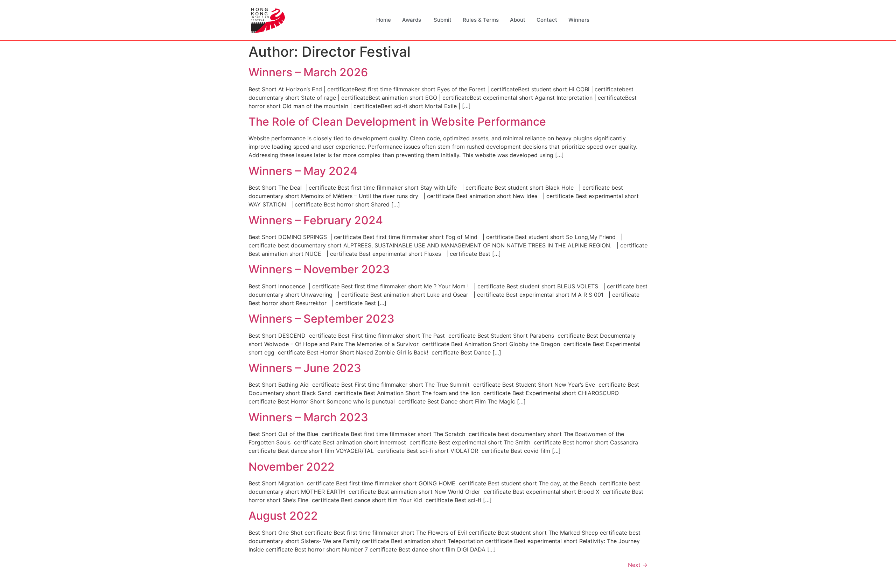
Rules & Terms (481, 19)
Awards (412, 19)
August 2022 (283, 515)
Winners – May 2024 (302, 171)
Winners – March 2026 (308, 72)
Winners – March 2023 (308, 417)
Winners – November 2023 (319, 269)
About (517, 19)
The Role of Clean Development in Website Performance (397, 121)
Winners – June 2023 (304, 368)
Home (383, 19)
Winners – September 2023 (321, 318)
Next (638, 564)
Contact (547, 19)
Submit (442, 19)
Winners (578, 19)
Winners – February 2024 (315, 220)
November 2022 (291, 466)
